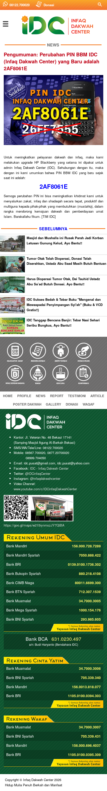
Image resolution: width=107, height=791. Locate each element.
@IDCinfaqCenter (37, 473)
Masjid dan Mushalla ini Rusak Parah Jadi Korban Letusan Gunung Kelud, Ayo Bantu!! (65, 240)
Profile (24, 395)
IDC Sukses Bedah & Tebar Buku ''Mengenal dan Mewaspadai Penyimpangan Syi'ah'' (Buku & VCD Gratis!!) (65, 304)
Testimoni (77, 395)
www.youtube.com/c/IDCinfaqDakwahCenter (45, 489)
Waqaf (88, 404)
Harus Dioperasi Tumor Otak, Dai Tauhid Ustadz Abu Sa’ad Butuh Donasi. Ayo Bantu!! (63, 281)
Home (8, 395)
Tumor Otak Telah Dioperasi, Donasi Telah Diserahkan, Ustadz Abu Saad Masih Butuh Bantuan (66, 261)
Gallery (53, 404)
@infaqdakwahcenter (45, 478)
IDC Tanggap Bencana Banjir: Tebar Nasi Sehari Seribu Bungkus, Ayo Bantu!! (63, 323)
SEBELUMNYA (53, 228)
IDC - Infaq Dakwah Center (49, 468)
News (41, 395)
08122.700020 (19, 4)
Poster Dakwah (27, 404)
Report (56, 395)
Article (97, 395)
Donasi (49, 4)
